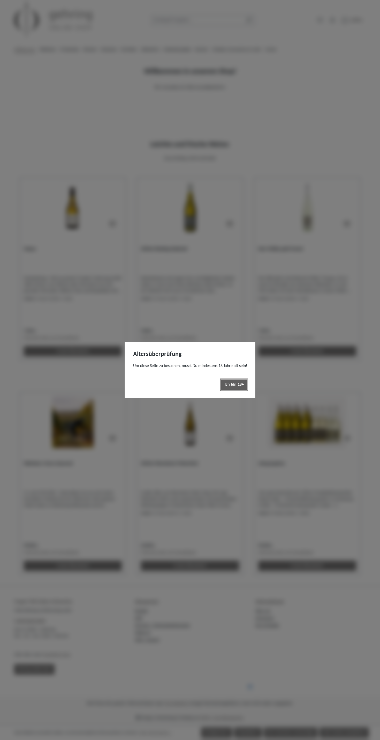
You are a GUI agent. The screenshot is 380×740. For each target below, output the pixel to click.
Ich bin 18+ (234, 385)
